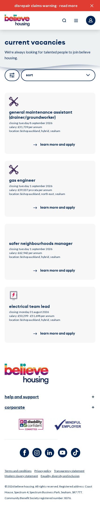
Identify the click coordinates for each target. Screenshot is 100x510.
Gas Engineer (22, 180)
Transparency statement (69, 471)
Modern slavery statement (21, 476)
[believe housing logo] (17, 20)
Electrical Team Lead (29, 306)
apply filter (12, 75)
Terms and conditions (18, 471)
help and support (22, 397)
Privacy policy (42, 471)
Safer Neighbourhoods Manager (41, 243)
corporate (15, 407)
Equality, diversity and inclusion (60, 476)
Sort (29, 75)
